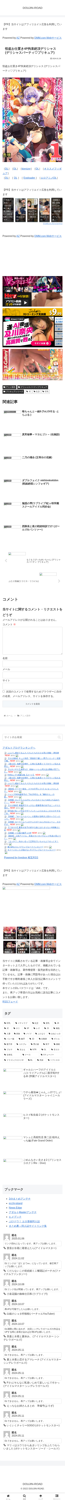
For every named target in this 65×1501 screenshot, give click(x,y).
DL (6, 168)
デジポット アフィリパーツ (52, 223)
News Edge (15, 1207)
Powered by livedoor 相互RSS (21, 857)
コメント (9, 624)
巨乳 (47, 391)
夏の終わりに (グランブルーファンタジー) (25, 847)
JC (30, 391)
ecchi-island (15, 1203)
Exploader (30, 177)
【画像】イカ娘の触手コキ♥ (19, 833)
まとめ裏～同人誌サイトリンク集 (28, 1226)
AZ (18, 37)
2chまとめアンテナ (20, 1198)
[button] (59, 737)
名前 (5, 658)
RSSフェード (10, 1001)
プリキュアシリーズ (14, 391)
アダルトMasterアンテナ (23, 1212)
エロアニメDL (49, 177)
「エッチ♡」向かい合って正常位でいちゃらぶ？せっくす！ (33, 841)
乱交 (38, 391)
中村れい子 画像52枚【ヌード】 (21, 775)
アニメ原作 (10, 387)
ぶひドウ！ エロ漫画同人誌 (24, 1221)
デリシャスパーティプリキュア (34, 387)
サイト (6, 680)
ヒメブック (15, 1216)
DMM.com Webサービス (48, 37)
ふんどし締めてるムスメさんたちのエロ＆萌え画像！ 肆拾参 (33, 753)
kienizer (26, 168)
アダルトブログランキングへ (19, 747)
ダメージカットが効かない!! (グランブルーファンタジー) (31, 850)
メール (6, 669)
